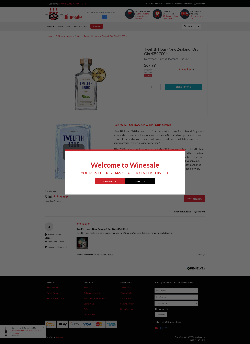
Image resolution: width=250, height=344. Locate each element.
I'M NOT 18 (140, 181)
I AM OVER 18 (109, 181)
